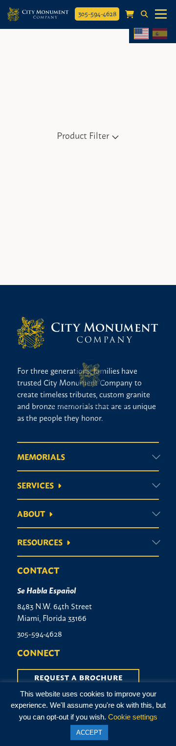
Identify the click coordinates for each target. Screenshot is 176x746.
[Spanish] (160, 33)
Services (35, 485)
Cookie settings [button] (132, 717)
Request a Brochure (78, 677)
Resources (40, 542)
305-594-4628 (97, 13)
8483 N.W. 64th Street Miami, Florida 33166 (54, 611)
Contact (38, 570)
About (31, 513)
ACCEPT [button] (89, 732)
